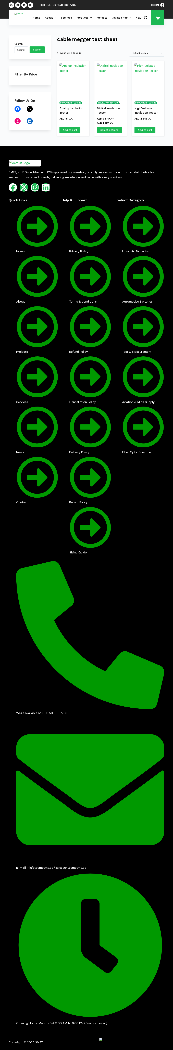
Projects (101, 17)
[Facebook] (11, 5)
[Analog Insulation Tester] (73, 80)
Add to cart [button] (70, 130)
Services (66, 17)
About (49, 17)
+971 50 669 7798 (64, 5)
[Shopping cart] (157, 17)
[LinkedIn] (30, 5)
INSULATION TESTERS (70, 102)
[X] (30, 109)
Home (36, 17)
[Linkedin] (46, 187)
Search (19, 44)
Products (82, 17)
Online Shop (120, 17)
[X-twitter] (24, 187)
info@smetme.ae (41, 868)
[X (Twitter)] (18, 5)
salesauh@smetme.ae (70, 868)
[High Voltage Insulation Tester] (148, 80)
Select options (109, 130)
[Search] (145, 17)
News (139, 17)
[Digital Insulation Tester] (110, 80)
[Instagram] (24, 5)
